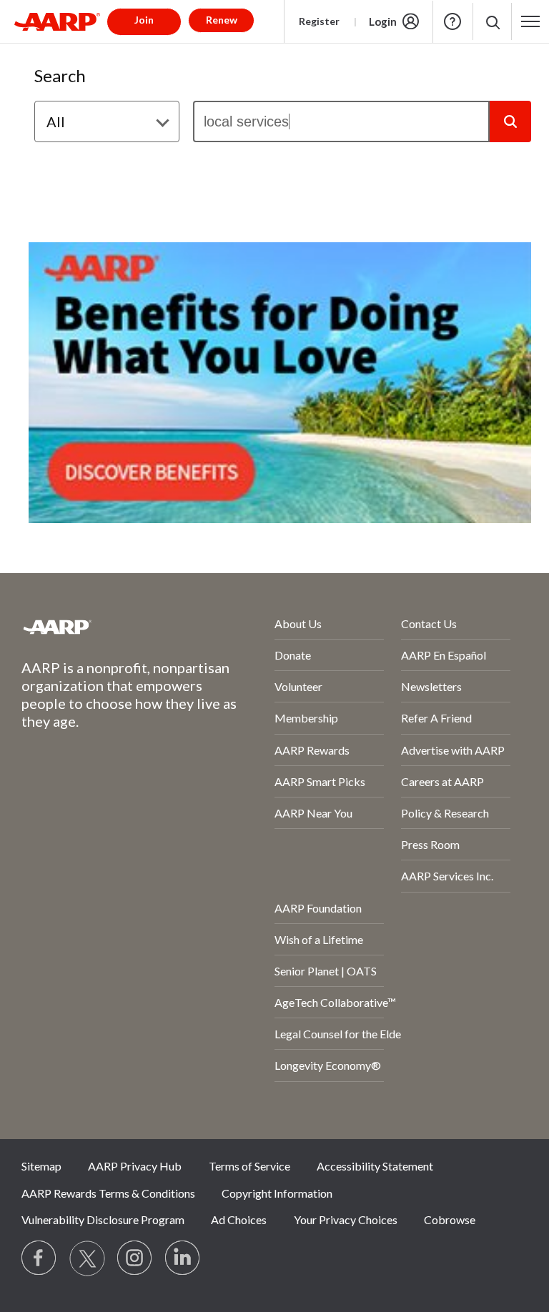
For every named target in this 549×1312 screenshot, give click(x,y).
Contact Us (429, 623)
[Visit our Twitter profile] (87, 1258)
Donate (292, 655)
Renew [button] (221, 20)
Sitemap (41, 1166)
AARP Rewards (312, 750)
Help (452, 21)
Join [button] (144, 20)
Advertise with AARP (453, 750)
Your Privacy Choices (345, 1219)
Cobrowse (449, 1219)
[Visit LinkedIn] (183, 1258)
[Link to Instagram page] (135, 1258)
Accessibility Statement (375, 1166)
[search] (341, 121)
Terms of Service (249, 1166)
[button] (492, 22)
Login (383, 21)
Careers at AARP (442, 781)
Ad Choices (239, 1219)
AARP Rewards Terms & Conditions (108, 1193)
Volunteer (298, 686)
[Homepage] (57, 21)
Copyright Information (277, 1193)
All (55, 121)
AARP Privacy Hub (135, 1166)
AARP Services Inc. (447, 876)
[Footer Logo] (110, 626)
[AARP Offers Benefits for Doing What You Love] (280, 382)
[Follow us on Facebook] (39, 1258)
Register (319, 21)
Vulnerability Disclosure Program (102, 1219)
